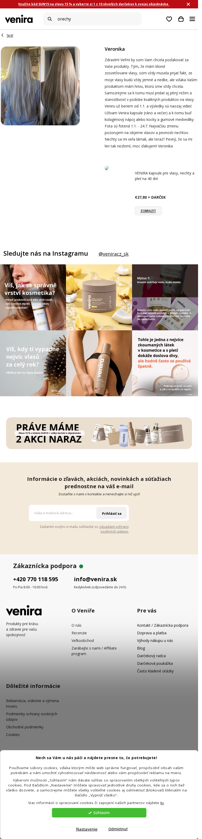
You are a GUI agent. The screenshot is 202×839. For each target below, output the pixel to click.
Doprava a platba (151, 632)
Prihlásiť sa (112, 513)
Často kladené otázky (155, 670)
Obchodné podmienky (24, 726)
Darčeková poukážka (155, 663)
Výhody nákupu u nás (155, 640)
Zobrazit (148, 211)
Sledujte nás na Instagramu (45, 253)
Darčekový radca (151, 655)
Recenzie (79, 632)
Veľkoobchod (83, 640)
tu (162, 802)
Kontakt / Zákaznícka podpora (162, 625)
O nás (77, 625)
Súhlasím (101, 812)
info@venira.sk (95, 579)
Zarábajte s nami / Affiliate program (94, 651)
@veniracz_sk (114, 253)
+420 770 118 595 (35, 579)
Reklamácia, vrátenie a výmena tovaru (32, 703)
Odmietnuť (118, 829)
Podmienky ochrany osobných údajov (31, 716)
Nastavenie (87, 829)
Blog (141, 648)
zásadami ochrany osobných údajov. (114, 529)
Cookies (13, 734)
